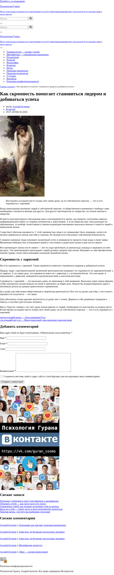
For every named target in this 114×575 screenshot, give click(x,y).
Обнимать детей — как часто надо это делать (23, 503)
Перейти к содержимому (12, 1)
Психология (13, 57)
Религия (11, 60)
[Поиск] (30, 18)
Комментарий (8, 371)
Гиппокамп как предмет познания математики (42, 525)
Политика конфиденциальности (23, 81)
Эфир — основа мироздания (33, 552)
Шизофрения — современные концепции (28, 54)
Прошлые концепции (17, 70)
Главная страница (7, 86)
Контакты (11, 78)
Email (3, 343)
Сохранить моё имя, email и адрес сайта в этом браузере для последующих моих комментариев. (52, 376)
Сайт (2, 349)
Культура (11, 65)
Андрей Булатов (21, 106)
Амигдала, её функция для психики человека (42, 532)
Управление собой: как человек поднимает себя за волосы (29, 506)
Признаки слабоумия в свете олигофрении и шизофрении (29, 501)
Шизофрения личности (30, 545)
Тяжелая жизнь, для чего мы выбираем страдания (25, 512)
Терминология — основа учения (23, 52)
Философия (12, 62)
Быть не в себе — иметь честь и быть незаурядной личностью (31, 509)
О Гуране (11, 76)
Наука (10, 68)
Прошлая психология (17, 73)
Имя (3, 338)
